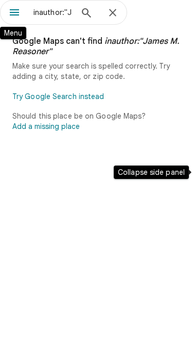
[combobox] (52, 12)
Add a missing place (46, 126)
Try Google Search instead (58, 96)
